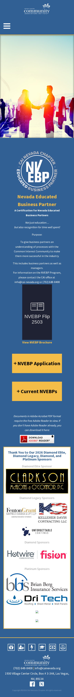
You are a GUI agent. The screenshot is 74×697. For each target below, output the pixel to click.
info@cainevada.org (48, 668)
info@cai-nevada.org (26, 282)
